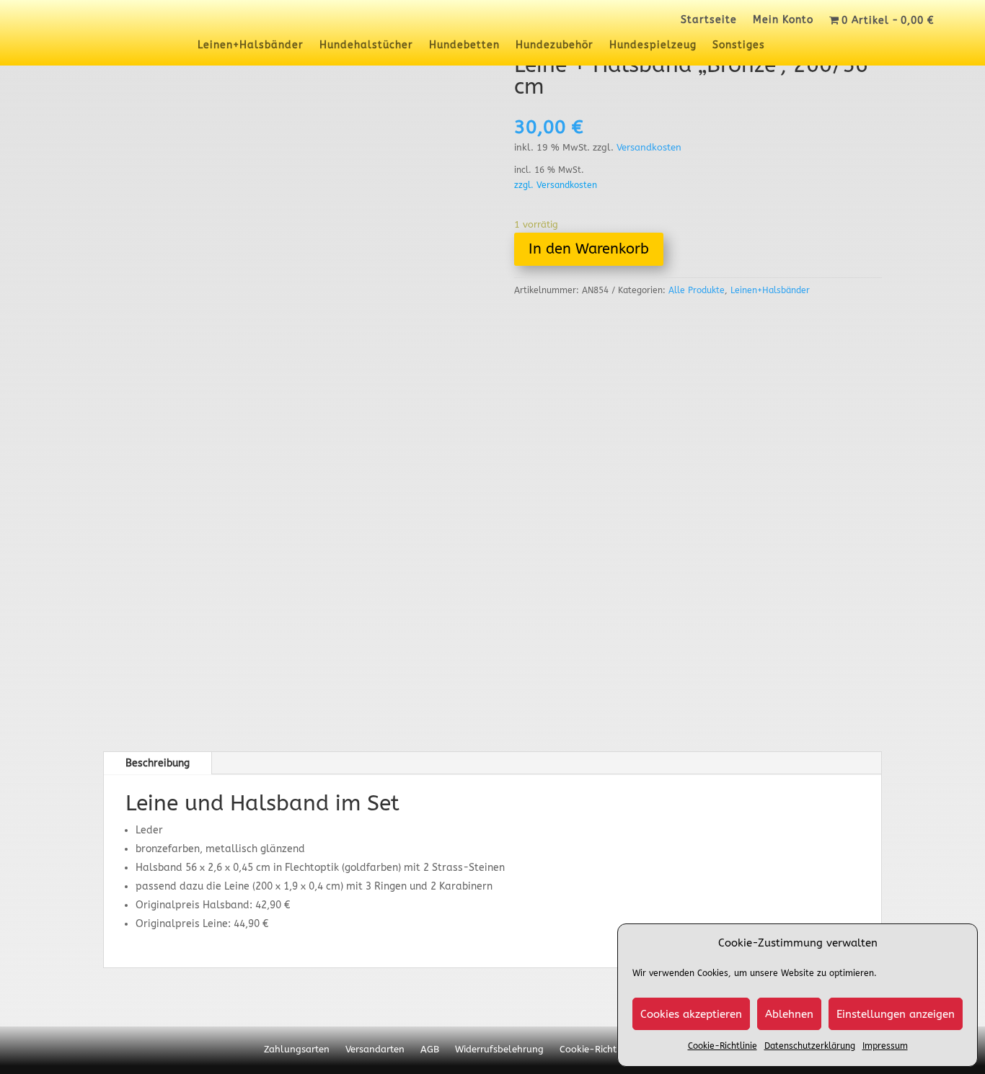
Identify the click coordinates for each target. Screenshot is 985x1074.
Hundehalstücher (366, 45)
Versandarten (375, 1049)
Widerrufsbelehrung (499, 1049)
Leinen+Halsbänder (251, 45)
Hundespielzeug (653, 45)
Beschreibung (157, 763)
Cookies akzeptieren (691, 1014)
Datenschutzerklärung (809, 1046)
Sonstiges (738, 45)
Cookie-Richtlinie (722, 1046)
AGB (429, 1049)
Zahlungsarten (297, 1049)
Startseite (709, 20)
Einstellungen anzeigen (895, 1014)
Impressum (885, 1046)
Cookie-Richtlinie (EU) (607, 1049)
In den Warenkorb (589, 249)
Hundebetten (464, 45)
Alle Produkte (696, 290)
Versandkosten (649, 147)
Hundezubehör (554, 45)
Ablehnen (789, 1014)
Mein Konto (783, 20)
